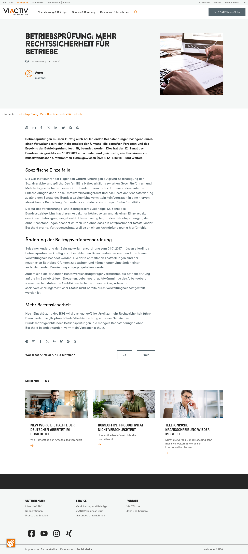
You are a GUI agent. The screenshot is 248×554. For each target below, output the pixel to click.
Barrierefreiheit (232, 2)
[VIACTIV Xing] (69, 535)
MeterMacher (38, 2)
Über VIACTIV (33, 506)
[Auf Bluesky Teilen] (63, 128)
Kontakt (217, 2)
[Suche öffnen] (135, 11)
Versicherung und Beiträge (91, 506)
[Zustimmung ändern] (11, 543)
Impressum (32, 549)
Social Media (84, 549)
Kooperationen (34, 511)
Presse (66, 2)
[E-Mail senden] (34, 128)
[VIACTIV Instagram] (56, 535)
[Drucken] (26, 128)
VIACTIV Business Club (89, 511)
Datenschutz (67, 549)
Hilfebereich (204, 2)
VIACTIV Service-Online (229, 11)
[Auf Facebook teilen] (41, 128)
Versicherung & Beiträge (52, 12)
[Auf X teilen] (48, 128)
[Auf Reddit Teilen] (70, 128)
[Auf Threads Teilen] (77, 128)
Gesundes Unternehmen (114, 12)
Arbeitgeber (22, 2)
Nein (146, 355)
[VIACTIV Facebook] (31, 535)
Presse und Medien (36, 515)
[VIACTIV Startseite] (16, 12)
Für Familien (54, 2)
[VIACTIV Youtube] (44, 535)
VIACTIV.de (8, 2)
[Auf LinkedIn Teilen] (55, 128)
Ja (124, 355)
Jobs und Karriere (137, 511)
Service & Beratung (83, 12)
